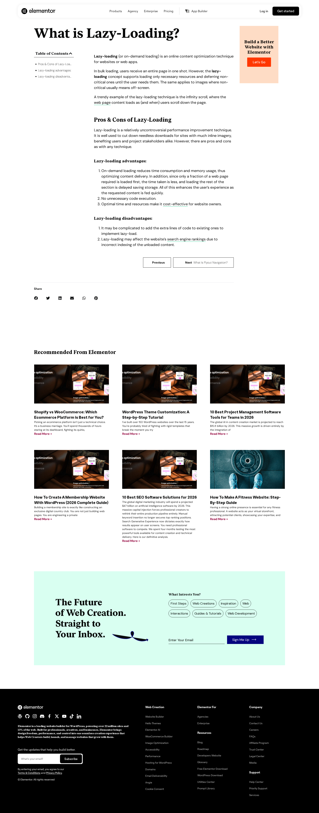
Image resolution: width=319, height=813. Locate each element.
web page (102, 102)
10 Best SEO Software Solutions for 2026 (159, 497)
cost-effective (175, 204)
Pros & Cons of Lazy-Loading (55, 64)
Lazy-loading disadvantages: (55, 76)
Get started (285, 11)
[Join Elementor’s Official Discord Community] (42, 716)
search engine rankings (186, 239)
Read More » (43, 434)
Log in (264, 11)
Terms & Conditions (29, 772)
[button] (70, 53)
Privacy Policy (54, 772)
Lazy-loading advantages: (54, 70)
